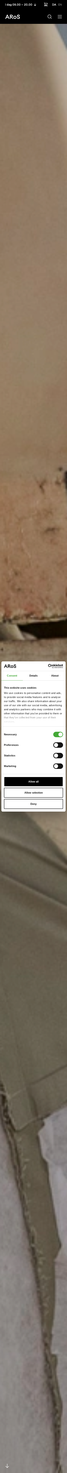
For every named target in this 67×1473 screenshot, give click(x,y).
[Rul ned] (7, 1466)
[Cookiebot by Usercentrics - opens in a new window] (48, 666)
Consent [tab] (12, 675)
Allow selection (33, 792)
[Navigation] (60, 17)
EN (60, 4)
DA (54, 4)
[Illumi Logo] (12, 17)
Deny (33, 803)
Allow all (33, 781)
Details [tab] (33, 675)
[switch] (58, 745)
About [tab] (55, 675)
